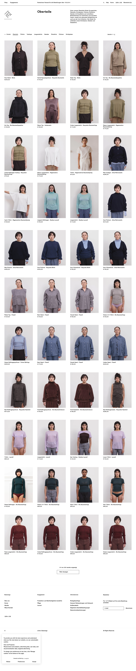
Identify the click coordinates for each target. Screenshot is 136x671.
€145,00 (40, 79)
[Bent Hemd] (51, 295)
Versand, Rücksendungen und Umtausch (81, 603)
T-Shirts (22, 34)
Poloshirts (54, 34)
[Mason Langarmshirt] (117, 105)
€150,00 (40, 222)
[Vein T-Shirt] (117, 485)
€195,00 (106, 269)
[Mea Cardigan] (117, 153)
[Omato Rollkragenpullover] (18, 342)
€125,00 (7, 316)
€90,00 (105, 553)
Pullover (61, 34)
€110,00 (73, 127)
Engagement (41, 594)
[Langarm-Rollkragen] (51, 200)
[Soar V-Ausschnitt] (84, 247)
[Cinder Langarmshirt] (84, 105)
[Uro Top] (117, 58)
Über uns (7, 601)
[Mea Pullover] (18, 247)
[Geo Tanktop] (84, 437)
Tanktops (29, 34)
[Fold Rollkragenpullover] (51, 390)
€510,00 (7, 411)
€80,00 (105, 506)
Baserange (7, 594)
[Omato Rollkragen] (18, 485)
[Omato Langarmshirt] (117, 532)
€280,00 (106, 174)
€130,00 (73, 79)
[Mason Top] (51, 105)
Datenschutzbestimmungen (78, 610)
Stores (6, 603)
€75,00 (6, 176)
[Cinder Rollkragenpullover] (51, 532)
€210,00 (106, 222)
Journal (39, 605)
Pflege (39, 603)
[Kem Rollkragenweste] (117, 390)
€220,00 (40, 269)
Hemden (46, 34)
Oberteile (15, 34)
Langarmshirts (38, 34)
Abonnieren (129, 608)
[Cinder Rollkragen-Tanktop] (18, 153)
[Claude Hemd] (84, 295)
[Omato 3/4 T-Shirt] (117, 295)
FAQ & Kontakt (8, 607)
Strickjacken (69, 34)
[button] (6, 3)
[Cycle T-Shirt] (18, 200)
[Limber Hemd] (117, 342)
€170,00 (106, 128)
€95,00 (72, 506)
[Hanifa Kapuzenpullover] (51, 58)
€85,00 (6, 459)
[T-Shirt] (84, 153)
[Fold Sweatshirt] (84, 390)
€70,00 (72, 174)
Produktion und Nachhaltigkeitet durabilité (49, 601)
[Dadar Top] (84, 58)
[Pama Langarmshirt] (18, 532)
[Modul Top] (18, 295)
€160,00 (73, 269)
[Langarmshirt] (84, 200)
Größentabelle (74, 605)
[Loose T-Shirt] (117, 437)
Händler (6, 605)
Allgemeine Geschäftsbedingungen (80, 607)
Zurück (9, 34)
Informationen (74, 594)
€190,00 (40, 127)
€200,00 (7, 364)
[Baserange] (9, 15)
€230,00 (7, 79)
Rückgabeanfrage (75, 601)
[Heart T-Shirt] (84, 485)
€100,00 (7, 222)
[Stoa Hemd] (18, 58)
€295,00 (7, 269)
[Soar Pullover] (117, 200)
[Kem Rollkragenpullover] (18, 390)
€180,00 (73, 364)
